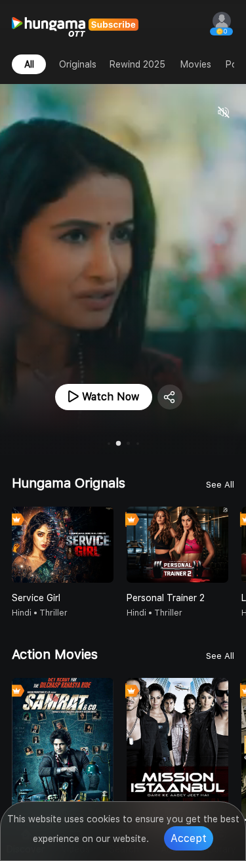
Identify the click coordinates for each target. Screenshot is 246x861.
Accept (189, 838)
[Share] (169, 397)
